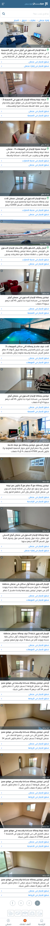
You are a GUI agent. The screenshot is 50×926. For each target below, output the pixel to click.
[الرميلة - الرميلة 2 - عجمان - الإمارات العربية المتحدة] (47, 247)
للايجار (16, 20)
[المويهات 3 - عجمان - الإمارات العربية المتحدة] (47, 148)
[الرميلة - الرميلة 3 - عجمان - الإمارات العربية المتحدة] (47, 198)
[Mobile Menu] (3, 4)
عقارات (32, 20)
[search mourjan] (4, 14)
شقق (24, 20)
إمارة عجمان (44, 20)
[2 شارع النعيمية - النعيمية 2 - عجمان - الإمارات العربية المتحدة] (47, 99)
